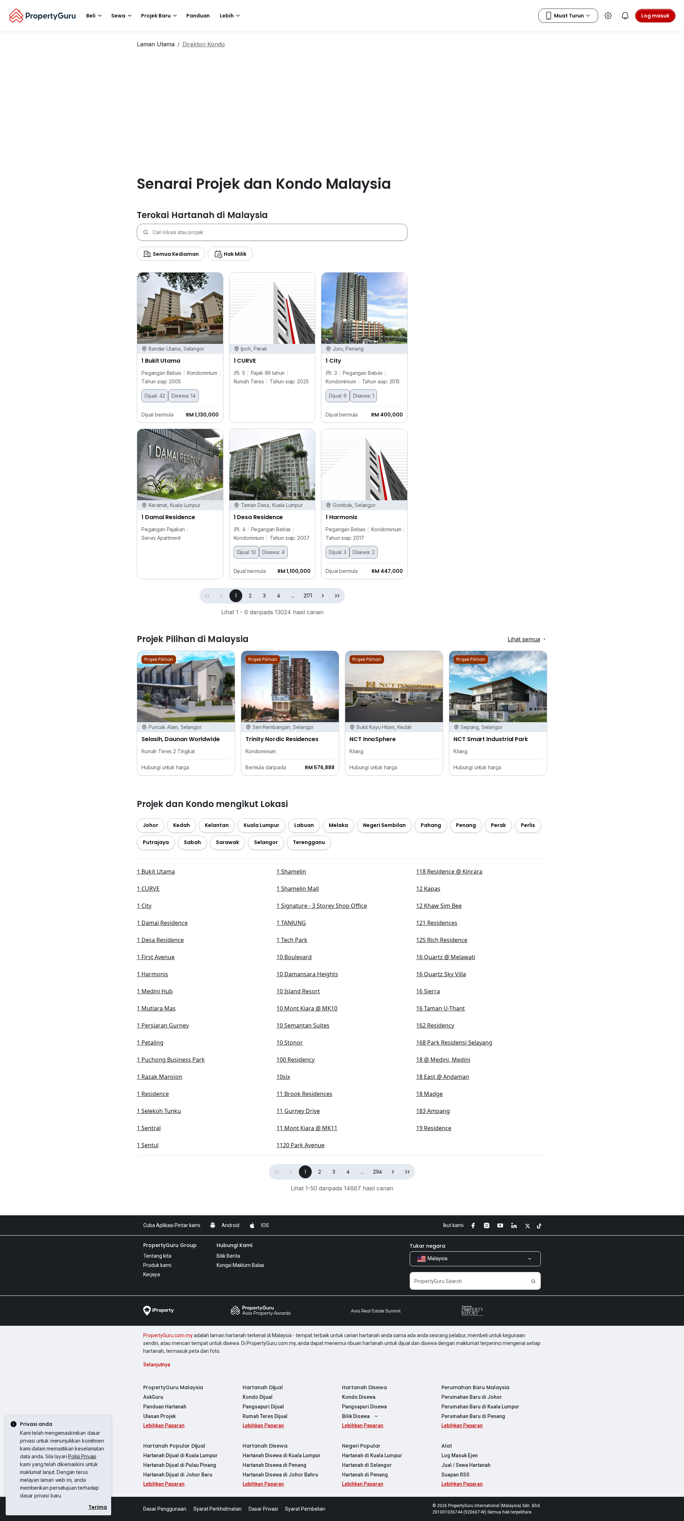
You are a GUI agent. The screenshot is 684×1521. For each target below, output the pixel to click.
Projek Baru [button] (156, 15)
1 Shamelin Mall (297, 889)
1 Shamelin (291, 871)
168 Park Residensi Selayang (454, 1042)
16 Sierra (428, 991)
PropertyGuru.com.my (168, 1335)
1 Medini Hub (155, 991)
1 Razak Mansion (159, 1077)
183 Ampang (433, 1111)
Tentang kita (157, 1256)
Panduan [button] (198, 15)
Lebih (227, 15)
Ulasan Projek (159, 1416)
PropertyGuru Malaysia (173, 1387)
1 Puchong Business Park (171, 1060)
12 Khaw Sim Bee (439, 906)
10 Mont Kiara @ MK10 (306, 1008)
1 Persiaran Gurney (163, 1025)
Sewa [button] (118, 15)
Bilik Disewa (356, 1416)
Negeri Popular (361, 1445)
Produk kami (157, 1265)
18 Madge (429, 1094)
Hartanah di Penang (365, 1475)
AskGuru (153, 1397)
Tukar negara (427, 1246)
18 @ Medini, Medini (443, 1060)
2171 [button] (308, 595)
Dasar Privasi (263, 1509)
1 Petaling (150, 1042)
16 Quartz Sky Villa (441, 974)
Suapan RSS (455, 1475)
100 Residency (295, 1060)
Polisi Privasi (82, 1456)
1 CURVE (148, 889)
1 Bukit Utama (156, 871)
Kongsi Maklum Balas (240, 1265)
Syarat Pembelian (305, 1509)
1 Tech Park (291, 940)
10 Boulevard (294, 957)
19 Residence (433, 1128)
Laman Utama (156, 44)
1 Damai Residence (162, 923)
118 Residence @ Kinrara (449, 871)
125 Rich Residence (441, 940)
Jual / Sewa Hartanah (466, 1465)
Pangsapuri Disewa (364, 1406)
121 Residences (436, 923)
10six (283, 1077)
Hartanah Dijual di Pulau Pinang (179, 1465)
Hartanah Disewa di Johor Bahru (280, 1475)
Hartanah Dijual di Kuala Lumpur (180, 1455)
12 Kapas (428, 889)
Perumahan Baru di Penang (473, 1416)
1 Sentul (148, 1145)
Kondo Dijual (258, 1397)
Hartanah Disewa (364, 1387)
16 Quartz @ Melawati (445, 957)
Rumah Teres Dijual (265, 1416)
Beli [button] (90, 15)
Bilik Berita (228, 1256)
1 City (144, 906)
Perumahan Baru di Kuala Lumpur (480, 1406)
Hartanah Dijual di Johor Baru (177, 1475)
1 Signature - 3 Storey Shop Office (321, 906)
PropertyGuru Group (170, 1245)
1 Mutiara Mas (156, 1008)
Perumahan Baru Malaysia (475, 1387)
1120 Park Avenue (300, 1145)
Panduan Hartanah (164, 1406)
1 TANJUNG (291, 923)
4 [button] (278, 595)
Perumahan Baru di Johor (471, 1397)
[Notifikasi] (625, 16)
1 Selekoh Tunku (159, 1111)
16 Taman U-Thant (440, 1008)
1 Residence (153, 1094)
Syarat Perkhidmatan (217, 1509)
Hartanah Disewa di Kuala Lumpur (282, 1455)
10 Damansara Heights (307, 974)
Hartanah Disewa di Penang (274, 1465)
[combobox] (279, 232)
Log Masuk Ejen (459, 1455)
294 (378, 1171)
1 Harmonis (152, 974)
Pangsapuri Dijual (263, 1406)
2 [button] (250, 595)
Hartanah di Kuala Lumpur (372, 1455)
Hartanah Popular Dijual (174, 1445)
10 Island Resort (298, 991)
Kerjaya (151, 1274)
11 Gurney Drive (298, 1111)
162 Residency (435, 1025)
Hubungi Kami (234, 1245)
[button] (322, 595)
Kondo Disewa (358, 1397)
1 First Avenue (156, 957)
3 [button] (264, 595)
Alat (446, 1445)
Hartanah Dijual (263, 1387)
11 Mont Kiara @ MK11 (306, 1128)
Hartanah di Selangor (367, 1465)
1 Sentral (149, 1128)
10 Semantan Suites (303, 1025)
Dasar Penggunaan (164, 1509)
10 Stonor (289, 1042)
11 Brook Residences (304, 1094)
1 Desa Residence (160, 940)
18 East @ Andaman (442, 1077)
